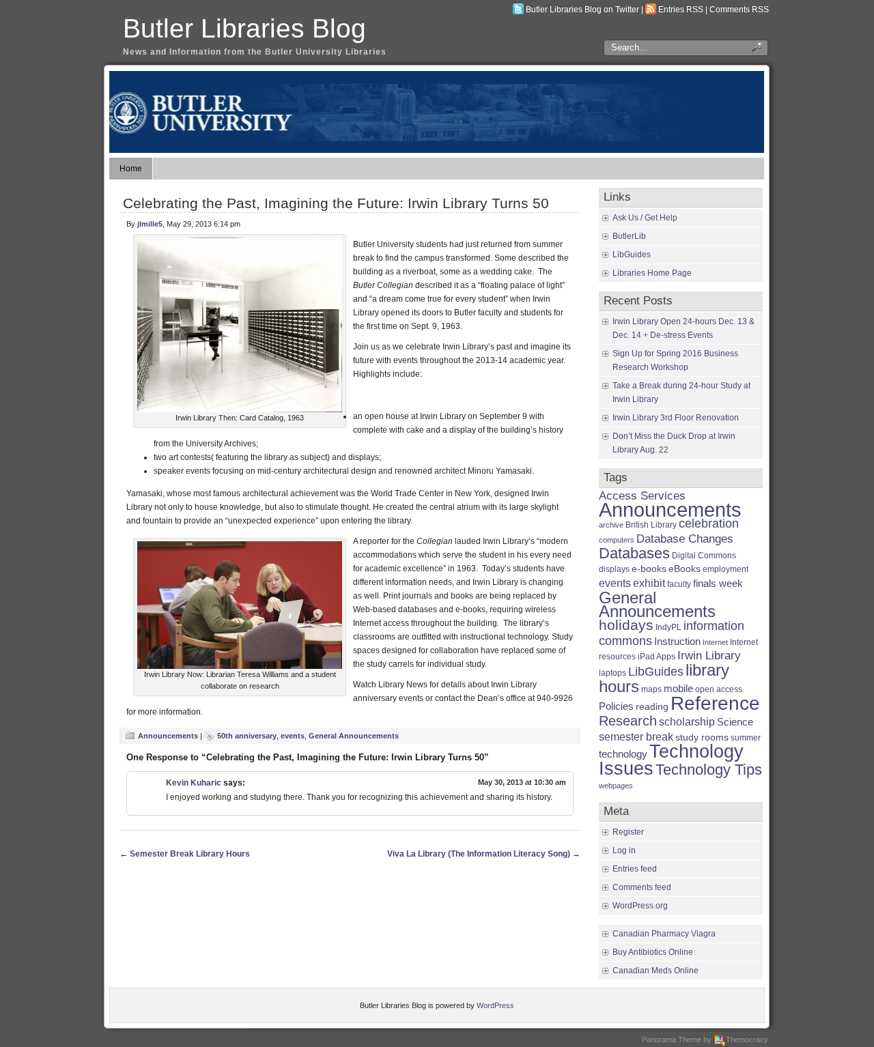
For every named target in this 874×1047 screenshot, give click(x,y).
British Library (651, 525)
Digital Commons (704, 555)
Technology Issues (671, 760)
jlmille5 (150, 224)
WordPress (495, 1005)
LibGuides (631, 254)
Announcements (168, 736)
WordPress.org (640, 905)
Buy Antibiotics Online (652, 952)
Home (130, 168)
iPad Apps (656, 656)
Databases (634, 553)
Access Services (642, 495)
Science (735, 722)
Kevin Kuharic (193, 783)
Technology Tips (709, 769)
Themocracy (747, 1039)
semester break (636, 736)
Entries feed (634, 869)
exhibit (649, 583)
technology (623, 754)
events (293, 736)
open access (718, 689)
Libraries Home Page (652, 273)
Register (628, 832)
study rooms (702, 737)
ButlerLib (629, 236)
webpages (616, 785)
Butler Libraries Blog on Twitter (582, 9)
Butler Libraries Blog (244, 28)
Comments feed (641, 887)
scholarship (687, 721)
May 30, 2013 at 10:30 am (522, 782)
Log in (624, 850)
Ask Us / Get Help (644, 218)
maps (651, 689)
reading (652, 707)
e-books (649, 569)
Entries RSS (680, 9)
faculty (679, 584)
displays (614, 569)
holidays (626, 625)
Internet (715, 642)
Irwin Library (709, 655)
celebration (709, 523)
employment (725, 569)
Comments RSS (739, 9)
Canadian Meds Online (655, 970)
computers (616, 540)
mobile (678, 688)
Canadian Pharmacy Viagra (664, 933)
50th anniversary (247, 736)
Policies (616, 706)
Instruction (677, 641)
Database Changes (684, 538)
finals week (718, 583)
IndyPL (668, 627)
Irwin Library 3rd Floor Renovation (675, 417)
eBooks (684, 569)
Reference (715, 703)
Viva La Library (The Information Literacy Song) (478, 854)
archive (611, 525)
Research (628, 720)
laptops (612, 673)
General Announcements (354, 736)
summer (746, 738)
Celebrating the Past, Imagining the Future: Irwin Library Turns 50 (336, 203)
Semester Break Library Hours (190, 854)
